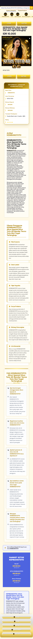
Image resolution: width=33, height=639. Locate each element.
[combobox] (15, 8)
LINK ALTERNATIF (17, 629)
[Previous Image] (3, 51)
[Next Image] (30, 51)
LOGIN (9, 23)
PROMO (17, 616)
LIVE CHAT (17, 634)
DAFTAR (24, 23)
